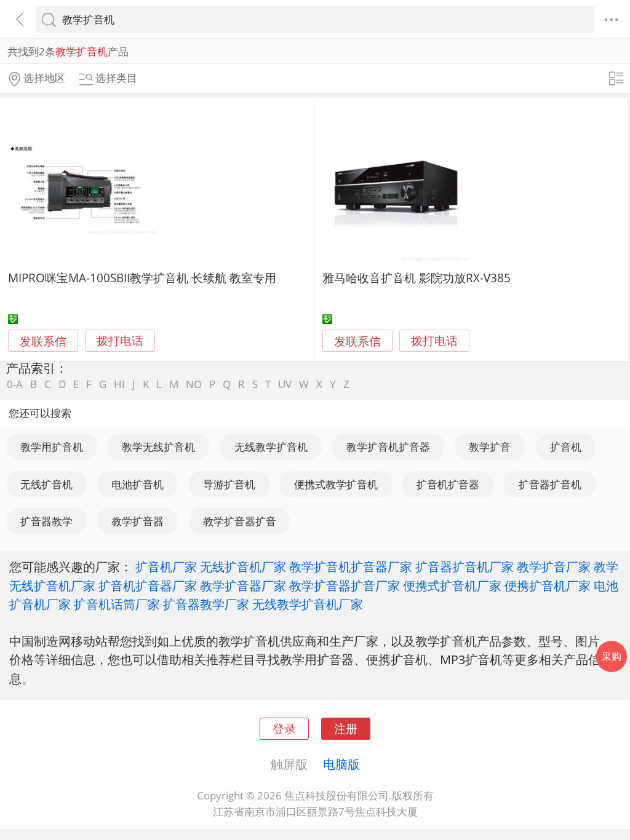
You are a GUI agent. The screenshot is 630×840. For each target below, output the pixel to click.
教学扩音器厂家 (243, 585)
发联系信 (43, 341)
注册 (345, 728)
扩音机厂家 (166, 566)
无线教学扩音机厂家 (307, 603)
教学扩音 (490, 447)
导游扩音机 (229, 484)
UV (285, 384)
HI (119, 384)
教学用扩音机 (51, 447)
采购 (611, 656)
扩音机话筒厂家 (117, 603)
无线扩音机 (46, 484)
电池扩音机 (137, 484)
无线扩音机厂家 (243, 566)
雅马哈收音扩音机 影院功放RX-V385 (416, 277)
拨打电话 (120, 341)
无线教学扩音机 (271, 447)
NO (194, 384)
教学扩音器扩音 (239, 521)
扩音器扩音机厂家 (464, 566)
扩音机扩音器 (448, 484)
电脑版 (341, 763)
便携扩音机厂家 (547, 585)
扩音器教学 (46, 521)
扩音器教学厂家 (206, 603)
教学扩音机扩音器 (388, 447)
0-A (15, 384)
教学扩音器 (137, 521)
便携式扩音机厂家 (452, 585)
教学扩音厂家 (554, 566)
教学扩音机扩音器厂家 (350, 566)
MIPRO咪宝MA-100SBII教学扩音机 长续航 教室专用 (142, 277)
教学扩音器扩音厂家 (344, 585)
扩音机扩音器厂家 (147, 585)
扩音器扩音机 (550, 484)
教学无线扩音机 (158, 447)
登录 (284, 728)
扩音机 (565, 447)
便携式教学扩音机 (336, 484)
